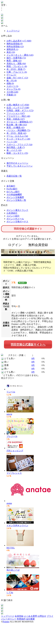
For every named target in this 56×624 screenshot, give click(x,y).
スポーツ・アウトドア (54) (19, 144)
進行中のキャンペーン (17, 163)
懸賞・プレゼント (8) (17, 66)
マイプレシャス (14, 473)
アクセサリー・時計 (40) (18, 116)
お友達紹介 (12, 213)
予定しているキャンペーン (20, 166)
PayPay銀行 (12, 189)
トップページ (13, 31)
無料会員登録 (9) (15, 43)
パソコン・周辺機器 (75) (18, 130)
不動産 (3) (11, 95)
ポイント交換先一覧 (16, 200)
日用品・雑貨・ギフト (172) (20, 110)
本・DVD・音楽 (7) (16, 69)
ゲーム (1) (11, 75)
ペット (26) (12, 142)
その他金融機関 (14, 194)
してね (10, 592)
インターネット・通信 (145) (20, 55)
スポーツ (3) (12, 86)
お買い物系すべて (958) (18, 105)
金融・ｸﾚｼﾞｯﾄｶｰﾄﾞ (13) (17, 78)
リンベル (11, 392)
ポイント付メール (15, 219)
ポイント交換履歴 (15, 197)
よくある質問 (30, 616)
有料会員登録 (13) (15, 46)
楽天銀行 (11, 186)
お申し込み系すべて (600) (19, 41)
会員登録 (19, 616)
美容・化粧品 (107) (16, 119)
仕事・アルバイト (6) (17, 72)
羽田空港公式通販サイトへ (28, 344)
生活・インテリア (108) (18, 107)
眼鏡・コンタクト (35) (17, 153)
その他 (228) (12, 92)
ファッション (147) (16, 113)
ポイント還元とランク (17, 210)
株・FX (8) (12, 80)
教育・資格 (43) (14, 61)
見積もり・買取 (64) (16, 63)
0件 (33, 358)
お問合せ (42, 616)
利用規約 (21, 619)
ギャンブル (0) (13, 89)
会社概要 (30, 619)
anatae (9, 503)
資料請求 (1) (12, 49)
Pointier (6, 621)
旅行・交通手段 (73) (16, 58)
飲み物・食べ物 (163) (17, 125)
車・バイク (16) (14, 150)
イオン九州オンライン (17, 525)
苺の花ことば (13, 570)
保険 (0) (10, 83)
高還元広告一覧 (14, 176)
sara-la (9, 414)
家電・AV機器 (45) (15, 127)
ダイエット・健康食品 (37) (19, 122)
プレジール (12, 436)
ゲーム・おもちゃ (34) (17, 136)
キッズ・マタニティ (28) (18, 139)
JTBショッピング (15, 450)
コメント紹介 (13, 216)
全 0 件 (29, 355)
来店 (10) (11, 52)
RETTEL (11, 548)
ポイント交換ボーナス (17, 221)
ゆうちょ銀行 (13, 192)
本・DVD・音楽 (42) (16, 133)
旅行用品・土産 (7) (16, 147)
